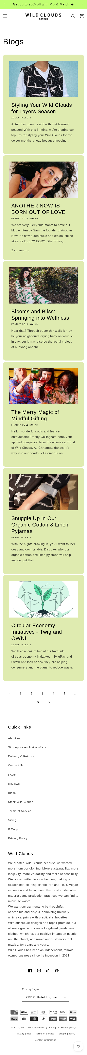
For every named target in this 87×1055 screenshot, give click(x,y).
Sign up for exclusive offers (27, 747)
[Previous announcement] (4, 4)
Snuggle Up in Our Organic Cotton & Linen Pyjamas (39, 524)
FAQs (12, 774)
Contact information (45, 1040)
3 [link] (43, 693)
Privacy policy (24, 1033)
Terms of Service (20, 810)
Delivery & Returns (21, 756)
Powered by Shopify (45, 1027)
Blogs (12, 792)
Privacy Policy (17, 838)
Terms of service (45, 1033)
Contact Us (15, 765)
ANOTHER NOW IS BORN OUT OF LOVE (38, 209)
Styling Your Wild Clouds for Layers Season (41, 108)
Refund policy (68, 1027)
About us (14, 738)
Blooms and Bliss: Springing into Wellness (40, 314)
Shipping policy (66, 1033)
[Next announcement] (82, 4)
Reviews (14, 783)
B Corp (13, 829)
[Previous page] (9, 693)
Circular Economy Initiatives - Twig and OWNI (36, 631)
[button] (5, 16)
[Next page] (49, 702)
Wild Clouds (27, 1027)
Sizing (12, 820)
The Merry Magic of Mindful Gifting (35, 415)
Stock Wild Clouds (20, 801)
